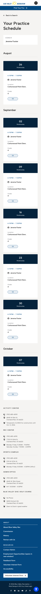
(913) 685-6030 (12, 458)
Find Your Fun (19, 8)
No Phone (10, 498)
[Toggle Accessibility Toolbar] (36, 589)
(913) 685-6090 (12, 436)
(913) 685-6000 (12, 414)
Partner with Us (9, 540)
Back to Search (11, 15)
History (6, 536)
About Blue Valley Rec (11, 527)
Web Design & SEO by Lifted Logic (20, 586)
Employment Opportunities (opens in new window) (17, 555)
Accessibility (8, 569)
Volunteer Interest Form (12, 565)
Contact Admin (9, 550)
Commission (8, 531)
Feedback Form (9, 561)
